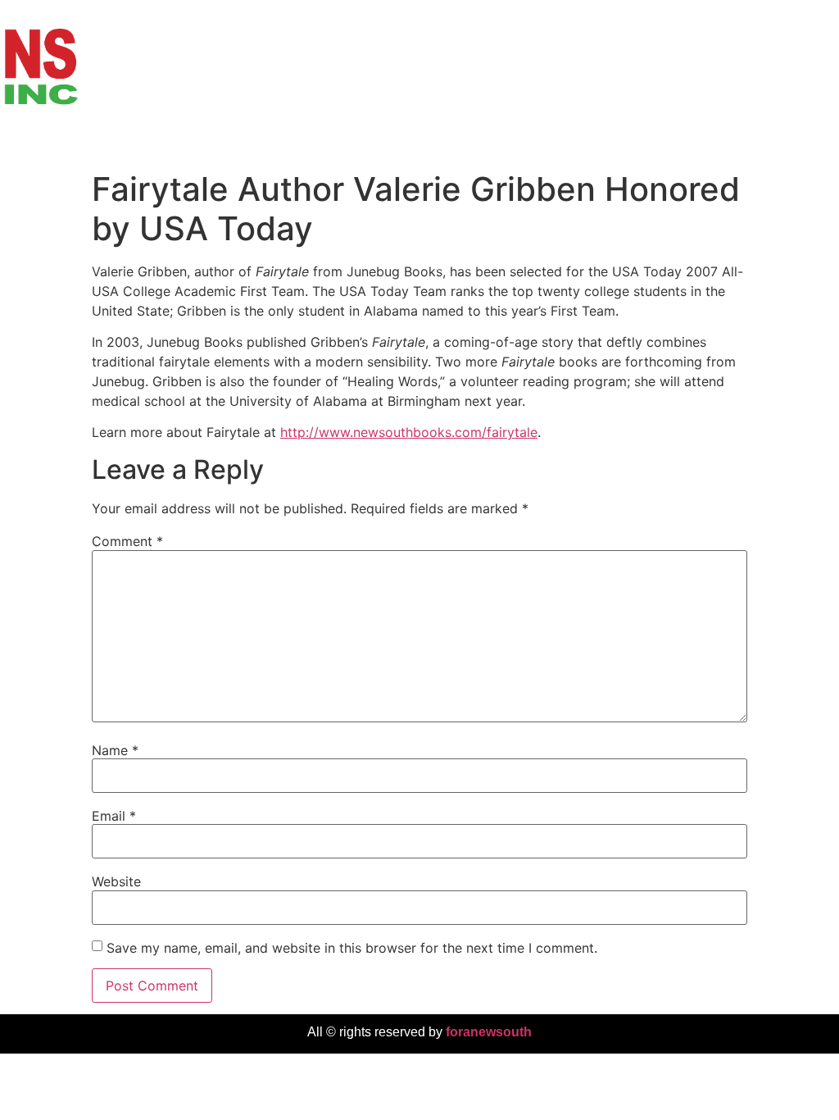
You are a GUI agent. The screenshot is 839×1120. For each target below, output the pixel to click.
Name (115, 750)
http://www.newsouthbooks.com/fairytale (408, 432)
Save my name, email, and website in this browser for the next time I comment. (352, 947)
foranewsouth (489, 1032)
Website (116, 881)
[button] (826, 146)
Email (114, 815)
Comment (127, 541)
